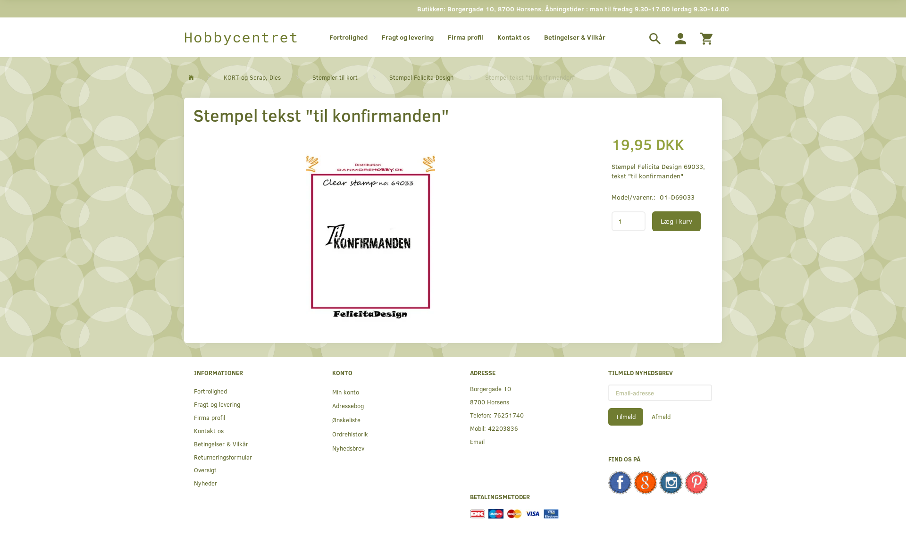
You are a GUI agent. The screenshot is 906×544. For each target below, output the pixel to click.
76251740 (509, 415)
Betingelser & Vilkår (574, 37)
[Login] (680, 37)
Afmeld (661, 416)
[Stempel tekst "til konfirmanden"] (371, 227)
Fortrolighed (348, 37)
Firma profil (465, 37)
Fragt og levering (408, 37)
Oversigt (205, 470)
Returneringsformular (223, 457)
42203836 (503, 428)
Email (477, 441)
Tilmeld (626, 416)
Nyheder (205, 483)
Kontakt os (513, 37)
